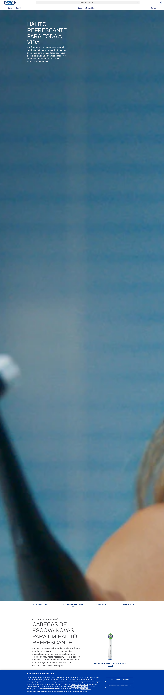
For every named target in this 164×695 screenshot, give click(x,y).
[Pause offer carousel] (137, 2)
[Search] (160, 2)
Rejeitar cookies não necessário (119, 686)
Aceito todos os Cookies (120, 680)
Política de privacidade (79, 686)
